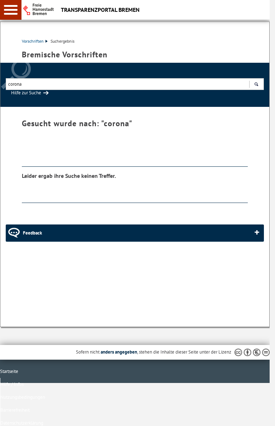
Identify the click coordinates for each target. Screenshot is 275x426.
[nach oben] (258, 415)
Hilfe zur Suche (26, 93)
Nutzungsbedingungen (22, 397)
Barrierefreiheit (15, 410)
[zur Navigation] (10, 10)
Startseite (9, 371)
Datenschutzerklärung (21, 423)
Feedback (32, 233)
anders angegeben (119, 352)
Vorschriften (33, 41)
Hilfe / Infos (12, 384)
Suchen (256, 84)
